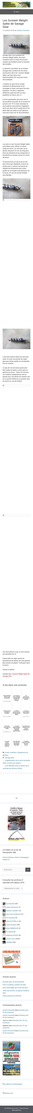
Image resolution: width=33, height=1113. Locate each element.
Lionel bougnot (11, 925)
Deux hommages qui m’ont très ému (15, 988)
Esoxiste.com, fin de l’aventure (13, 982)
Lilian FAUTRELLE (12, 921)
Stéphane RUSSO (12, 935)
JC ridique (9, 932)
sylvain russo (10, 939)
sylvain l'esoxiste (9, 1010)
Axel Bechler (10, 904)
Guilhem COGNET (12, 911)
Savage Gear (9, 758)
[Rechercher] (27, 870)
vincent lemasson (12, 907)
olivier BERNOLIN (12, 928)
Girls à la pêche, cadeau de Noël (14, 985)
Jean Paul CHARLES (13, 914)
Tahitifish (9, 942)
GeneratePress (16, 1110)
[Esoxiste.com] (16, 4)
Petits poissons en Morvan (12, 996)
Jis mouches (10, 918)
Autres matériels (11, 752)
